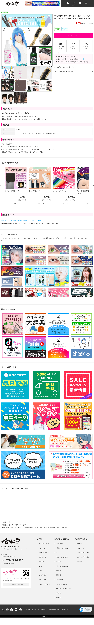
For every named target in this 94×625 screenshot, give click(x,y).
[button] (0, 185)
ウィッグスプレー (32, 146)
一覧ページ (84, 59)
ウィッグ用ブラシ (49, 149)
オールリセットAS (36, 152)
